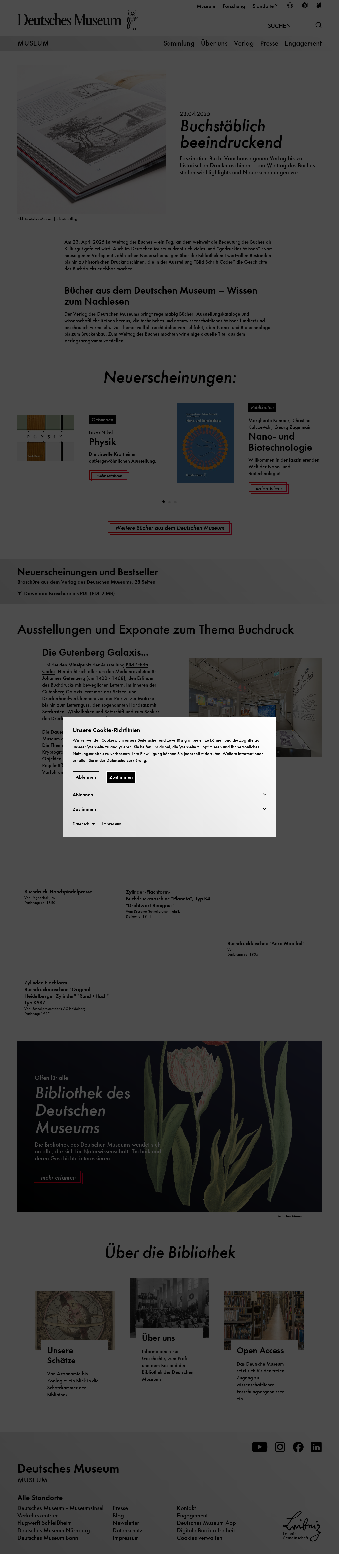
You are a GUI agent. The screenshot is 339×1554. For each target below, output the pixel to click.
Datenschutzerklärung (126, 760)
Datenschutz (84, 824)
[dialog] (169, 777)
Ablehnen (86, 777)
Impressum (111, 824)
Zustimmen (121, 777)
